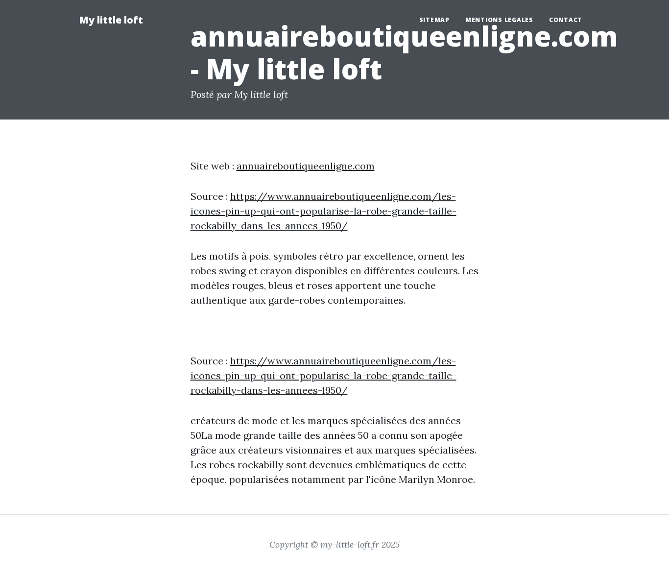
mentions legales (499, 20)
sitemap (434, 20)
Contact (565, 20)
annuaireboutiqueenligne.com (306, 166)
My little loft (111, 19)
